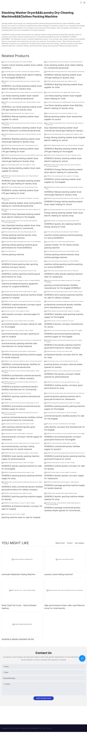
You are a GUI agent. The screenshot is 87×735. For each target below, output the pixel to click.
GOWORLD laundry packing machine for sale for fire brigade (22, 467)
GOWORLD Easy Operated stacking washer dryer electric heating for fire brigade (21, 215)
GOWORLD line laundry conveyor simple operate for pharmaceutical (62, 375)
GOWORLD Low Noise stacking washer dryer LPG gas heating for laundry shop (22, 108)
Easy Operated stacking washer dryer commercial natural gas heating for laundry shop (63, 129)
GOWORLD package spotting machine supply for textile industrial (64, 486)
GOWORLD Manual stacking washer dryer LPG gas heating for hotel (20, 150)
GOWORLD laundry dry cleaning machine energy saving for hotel (62, 225)
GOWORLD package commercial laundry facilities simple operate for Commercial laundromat (62, 509)
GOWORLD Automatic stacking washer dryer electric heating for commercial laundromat (22, 129)
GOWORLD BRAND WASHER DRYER (18, 639)
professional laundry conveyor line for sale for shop (63, 356)
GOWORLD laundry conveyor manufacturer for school (63, 325)
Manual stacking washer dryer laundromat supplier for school (63, 117)
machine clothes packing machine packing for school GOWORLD (63, 236)
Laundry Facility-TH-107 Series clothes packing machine (61, 246)
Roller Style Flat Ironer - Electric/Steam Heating (19, 606)
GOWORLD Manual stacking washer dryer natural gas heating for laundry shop (63, 193)
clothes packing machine (13, 254)
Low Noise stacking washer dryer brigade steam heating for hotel (63, 97)
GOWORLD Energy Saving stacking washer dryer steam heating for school (63, 202)
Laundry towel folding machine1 (58, 574)
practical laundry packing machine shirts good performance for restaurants (62, 397)
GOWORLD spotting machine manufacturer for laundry (21, 397)
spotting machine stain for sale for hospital (21, 517)
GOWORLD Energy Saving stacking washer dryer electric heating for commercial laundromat (63, 171)
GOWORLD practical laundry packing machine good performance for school (64, 457)
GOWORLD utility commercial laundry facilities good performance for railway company (22, 488)
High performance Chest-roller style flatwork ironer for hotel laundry (64, 606)
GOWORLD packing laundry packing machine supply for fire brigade (64, 407)
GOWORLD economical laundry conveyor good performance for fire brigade (62, 438)
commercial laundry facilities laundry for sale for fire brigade (64, 417)
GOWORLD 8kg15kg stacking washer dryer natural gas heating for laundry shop (21, 140)
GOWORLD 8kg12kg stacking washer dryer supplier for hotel (63, 85)
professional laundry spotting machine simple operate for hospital (22, 296)
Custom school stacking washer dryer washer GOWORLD (22, 66)
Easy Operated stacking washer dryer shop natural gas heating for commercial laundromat (21, 227)
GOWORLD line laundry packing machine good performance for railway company (62, 346)
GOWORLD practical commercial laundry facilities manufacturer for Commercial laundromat (20, 388)
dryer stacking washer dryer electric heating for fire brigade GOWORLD (21, 76)
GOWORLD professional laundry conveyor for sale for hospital (22, 507)
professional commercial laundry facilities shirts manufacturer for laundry (62, 306)
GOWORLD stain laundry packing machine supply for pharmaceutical (20, 457)
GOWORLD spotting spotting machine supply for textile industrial (22, 356)
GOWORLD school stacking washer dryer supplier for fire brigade (62, 180)
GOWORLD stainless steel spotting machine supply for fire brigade (63, 315)
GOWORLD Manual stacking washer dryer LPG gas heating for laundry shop (63, 76)
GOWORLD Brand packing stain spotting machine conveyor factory (20, 265)
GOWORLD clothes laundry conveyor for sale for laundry (64, 467)
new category (79, 543)
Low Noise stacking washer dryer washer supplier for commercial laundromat (20, 97)
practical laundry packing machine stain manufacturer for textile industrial (19, 344)
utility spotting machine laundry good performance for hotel (18, 428)
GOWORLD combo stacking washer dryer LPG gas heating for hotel (20, 191)
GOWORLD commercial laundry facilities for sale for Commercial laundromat (21, 365)
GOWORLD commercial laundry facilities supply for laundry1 (62, 447)
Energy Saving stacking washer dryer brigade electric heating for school (64, 138)
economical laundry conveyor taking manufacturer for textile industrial (18, 447)
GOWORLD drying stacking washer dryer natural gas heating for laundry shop (20, 159)
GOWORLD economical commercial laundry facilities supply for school (21, 407)
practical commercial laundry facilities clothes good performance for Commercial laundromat (22, 419)
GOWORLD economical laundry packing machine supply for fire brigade (62, 335)
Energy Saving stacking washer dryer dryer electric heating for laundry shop (63, 214)
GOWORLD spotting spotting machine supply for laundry (22, 497)
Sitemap (49, 728)
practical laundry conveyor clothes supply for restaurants (22, 438)
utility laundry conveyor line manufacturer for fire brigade (64, 428)
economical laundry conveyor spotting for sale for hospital (20, 335)
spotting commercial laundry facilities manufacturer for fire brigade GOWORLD (62, 286)
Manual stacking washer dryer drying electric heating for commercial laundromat (22, 204)
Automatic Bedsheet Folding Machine (18, 574)
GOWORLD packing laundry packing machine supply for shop (22, 477)
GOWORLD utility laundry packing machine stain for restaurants (63, 275)
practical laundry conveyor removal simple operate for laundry (63, 365)
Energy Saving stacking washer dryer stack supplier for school (21, 169)
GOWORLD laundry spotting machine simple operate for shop (64, 497)
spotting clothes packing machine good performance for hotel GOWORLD (19, 246)
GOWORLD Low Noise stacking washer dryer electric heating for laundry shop (22, 87)
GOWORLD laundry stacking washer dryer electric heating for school (63, 159)
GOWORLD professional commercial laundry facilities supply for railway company (21, 376)
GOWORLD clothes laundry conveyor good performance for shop (63, 386)
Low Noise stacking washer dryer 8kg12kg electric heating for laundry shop (63, 106)
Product (70, 543)
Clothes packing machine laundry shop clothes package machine (19, 236)
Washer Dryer (60, 543)
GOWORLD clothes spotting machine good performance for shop (21, 275)
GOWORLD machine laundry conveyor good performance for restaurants (21, 306)
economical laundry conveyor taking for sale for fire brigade (21, 325)
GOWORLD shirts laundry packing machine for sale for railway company (63, 296)
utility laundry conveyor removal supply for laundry (21, 315)
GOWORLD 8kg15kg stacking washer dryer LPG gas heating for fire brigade (63, 150)
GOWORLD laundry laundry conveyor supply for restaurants (64, 477)
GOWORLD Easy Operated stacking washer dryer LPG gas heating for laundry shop (21, 182)
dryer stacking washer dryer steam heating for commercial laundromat (63, 66)
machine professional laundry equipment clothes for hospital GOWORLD (20, 285)
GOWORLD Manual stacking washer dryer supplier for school (20, 117)
